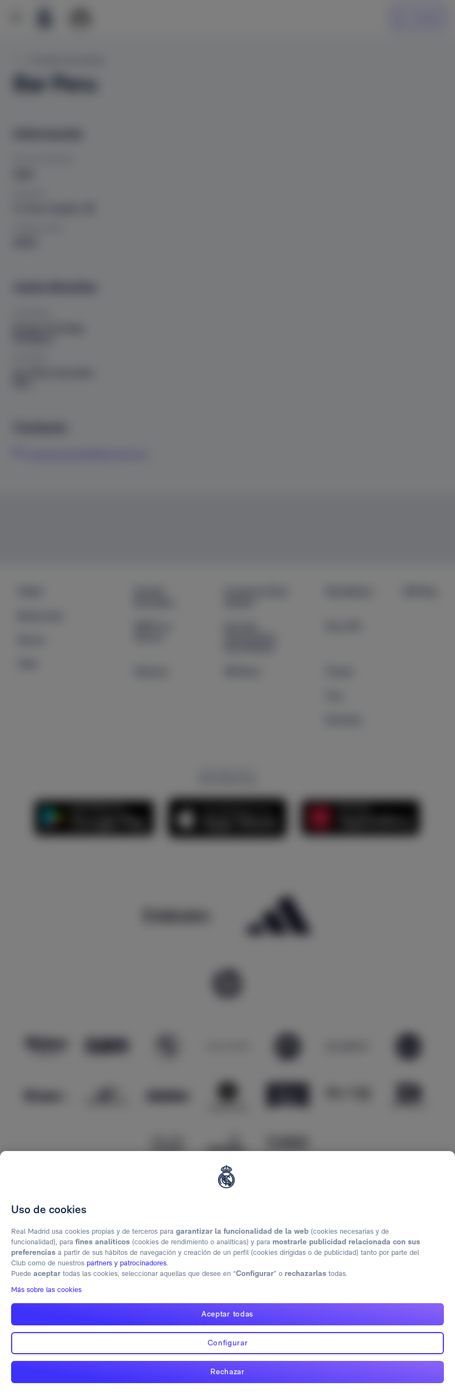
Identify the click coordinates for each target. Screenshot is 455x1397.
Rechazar (227, 1371)
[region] (227, 1274)
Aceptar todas (227, 1313)
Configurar (228, 1342)
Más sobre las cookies (46, 1289)
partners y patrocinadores (126, 1263)
